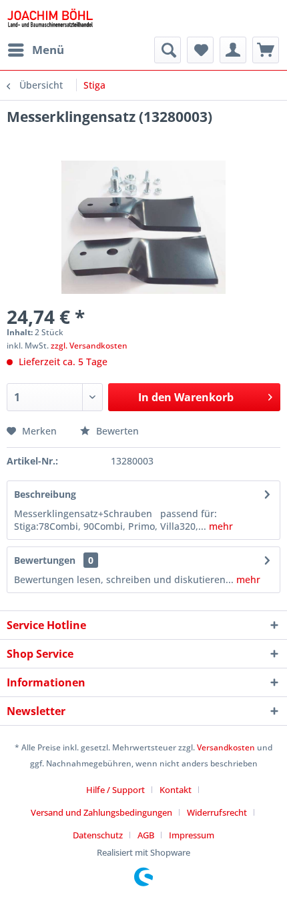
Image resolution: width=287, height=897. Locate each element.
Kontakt (176, 790)
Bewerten (116, 431)
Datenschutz (98, 835)
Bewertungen (44, 560)
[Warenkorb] (265, 50)
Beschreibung (45, 494)
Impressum (191, 835)
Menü (48, 49)
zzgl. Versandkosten (89, 345)
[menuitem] (35, 50)
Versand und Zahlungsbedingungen (101, 812)
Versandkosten (226, 747)
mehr (219, 526)
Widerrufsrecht (217, 812)
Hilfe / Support (115, 790)
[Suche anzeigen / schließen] (167, 50)
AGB (145, 835)
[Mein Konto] (233, 50)
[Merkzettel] (200, 50)
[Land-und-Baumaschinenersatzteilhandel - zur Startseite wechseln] (50, 18)
